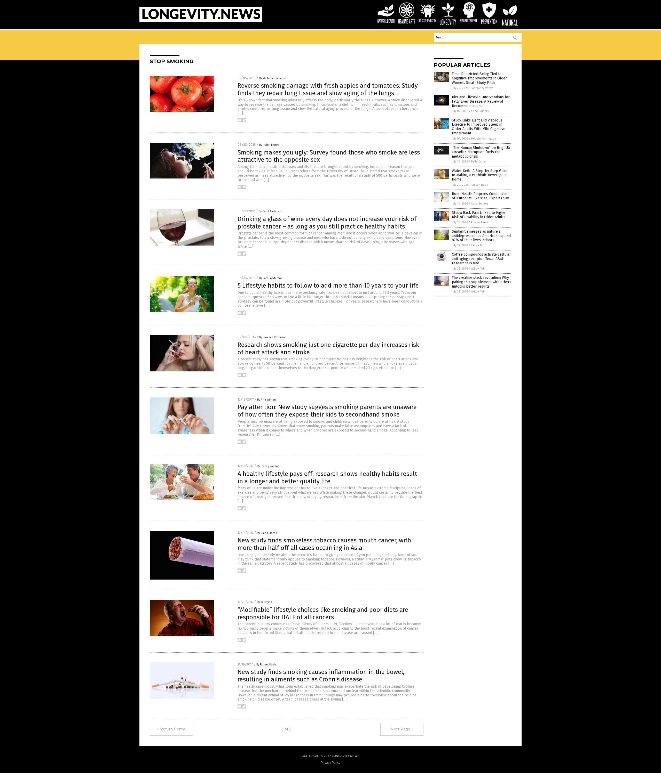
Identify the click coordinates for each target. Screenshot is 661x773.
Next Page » (402, 729)
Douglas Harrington (483, 138)
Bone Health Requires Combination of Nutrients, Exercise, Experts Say (480, 196)
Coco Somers (480, 111)
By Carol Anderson (270, 211)
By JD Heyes (264, 602)
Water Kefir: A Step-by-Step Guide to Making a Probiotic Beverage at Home (480, 175)
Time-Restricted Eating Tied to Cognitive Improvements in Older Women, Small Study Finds (479, 78)
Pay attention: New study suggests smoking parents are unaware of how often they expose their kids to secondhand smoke (327, 410)
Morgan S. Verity (482, 88)
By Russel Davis (266, 664)
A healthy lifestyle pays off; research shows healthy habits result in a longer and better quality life (327, 477)
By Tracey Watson (268, 466)
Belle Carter (478, 161)
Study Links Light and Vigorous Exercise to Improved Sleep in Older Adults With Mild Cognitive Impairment (478, 126)
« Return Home (171, 729)
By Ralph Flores (269, 145)
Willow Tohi (478, 268)
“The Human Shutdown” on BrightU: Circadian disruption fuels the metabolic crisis (481, 152)
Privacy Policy (330, 762)
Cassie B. (476, 245)
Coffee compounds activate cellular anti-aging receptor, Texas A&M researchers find (481, 258)
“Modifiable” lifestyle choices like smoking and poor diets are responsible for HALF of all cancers (323, 613)
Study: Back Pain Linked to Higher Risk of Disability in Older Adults (479, 214)
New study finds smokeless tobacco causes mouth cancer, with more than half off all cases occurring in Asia (324, 544)
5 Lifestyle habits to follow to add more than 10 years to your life (328, 285)
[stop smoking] (200, 21)
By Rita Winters (267, 399)
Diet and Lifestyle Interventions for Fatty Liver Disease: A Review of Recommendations (481, 101)
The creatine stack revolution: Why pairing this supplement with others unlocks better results (481, 282)
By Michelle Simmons (272, 78)
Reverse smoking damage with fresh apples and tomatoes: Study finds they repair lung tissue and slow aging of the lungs (328, 89)
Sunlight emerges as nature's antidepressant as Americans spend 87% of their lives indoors (481, 235)
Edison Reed (479, 184)
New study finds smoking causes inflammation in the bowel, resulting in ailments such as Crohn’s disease (321, 675)
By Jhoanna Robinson (272, 337)
